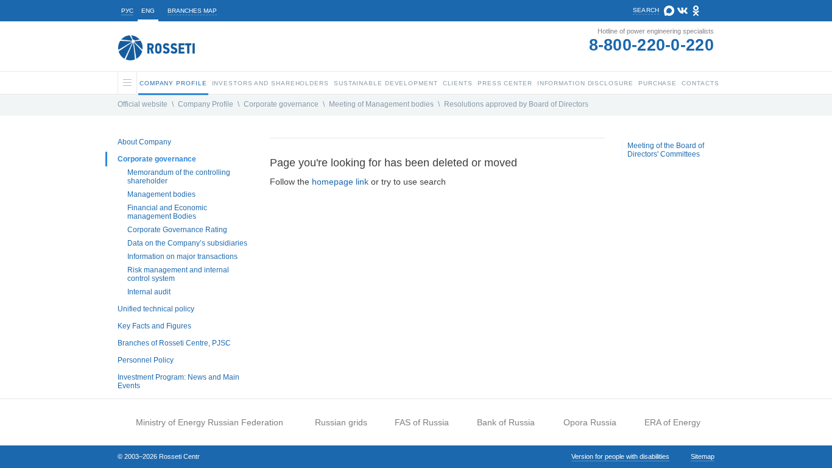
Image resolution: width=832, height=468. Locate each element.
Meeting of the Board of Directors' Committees (665, 149)
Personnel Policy (146, 360)
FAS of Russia (422, 422)
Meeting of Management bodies (381, 104)
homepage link (340, 181)
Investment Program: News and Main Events (178, 381)
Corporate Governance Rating (177, 229)
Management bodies (161, 194)
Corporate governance (281, 104)
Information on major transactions (182, 256)
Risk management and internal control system (178, 274)
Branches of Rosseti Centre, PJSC (174, 343)
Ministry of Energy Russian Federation (209, 422)
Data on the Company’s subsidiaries (187, 243)
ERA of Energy (672, 422)
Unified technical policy (156, 309)
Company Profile (205, 104)
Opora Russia (589, 422)
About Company (144, 142)
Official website (142, 104)
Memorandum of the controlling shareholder (178, 176)
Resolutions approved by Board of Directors (516, 104)
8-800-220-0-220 (651, 45)
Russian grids (341, 422)
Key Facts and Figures (154, 326)
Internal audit (149, 292)
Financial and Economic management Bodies (167, 212)
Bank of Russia (506, 422)
